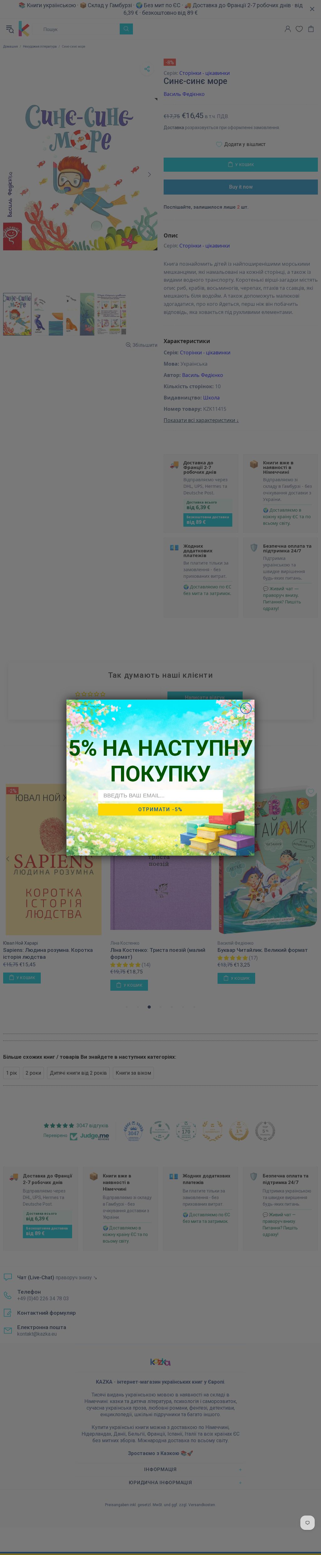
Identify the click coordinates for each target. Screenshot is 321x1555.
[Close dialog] (245, 708)
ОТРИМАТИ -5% (160, 809)
